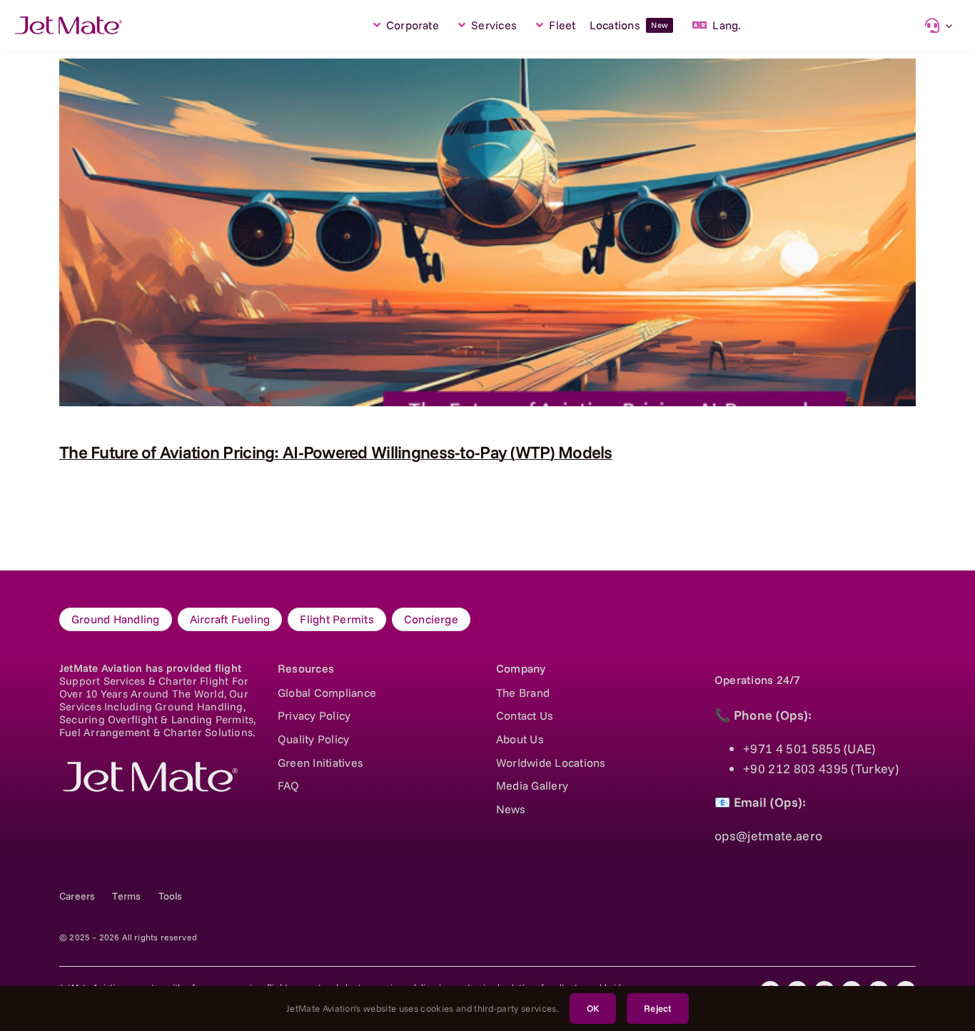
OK (593, 1008)
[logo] (148, 768)
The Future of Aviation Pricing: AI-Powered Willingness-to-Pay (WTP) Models (335, 452)
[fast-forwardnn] (68, 22)
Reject (658, 1008)
